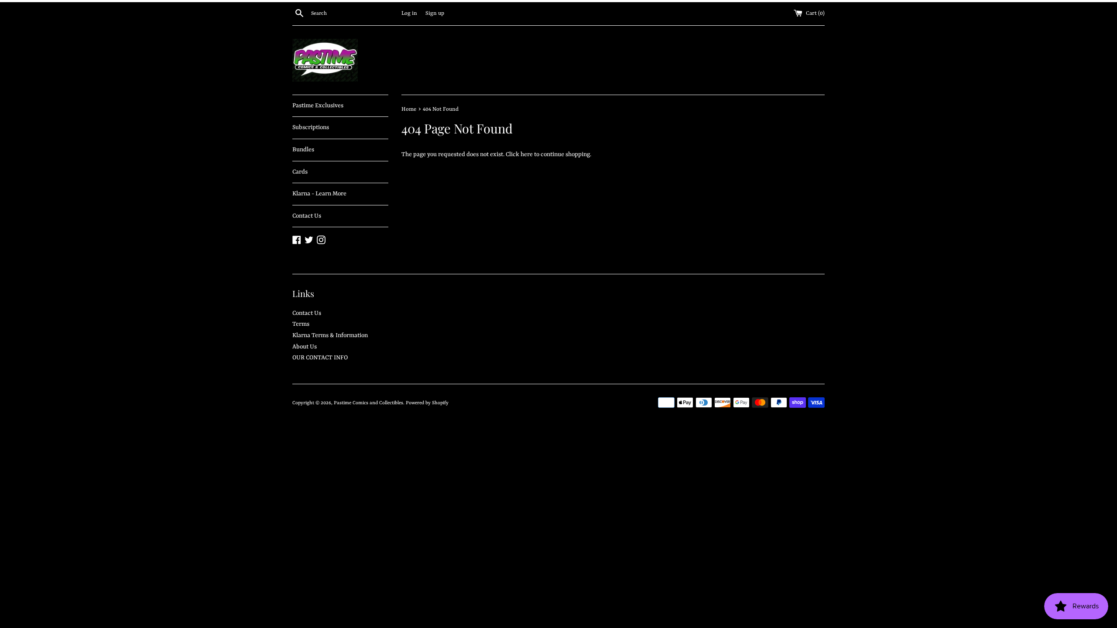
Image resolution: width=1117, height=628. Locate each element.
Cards (300, 171)
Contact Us (306, 215)
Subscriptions (310, 127)
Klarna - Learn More (319, 193)
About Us (304, 346)
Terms (300, 324)
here (527, 154)
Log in (409, 13)
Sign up (434, 13)
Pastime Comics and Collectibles (368, 403)
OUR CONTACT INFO (320, 357)
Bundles (303, 149)
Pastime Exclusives (317, 105)
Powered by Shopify (427, 403)
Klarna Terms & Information (330, 335)
